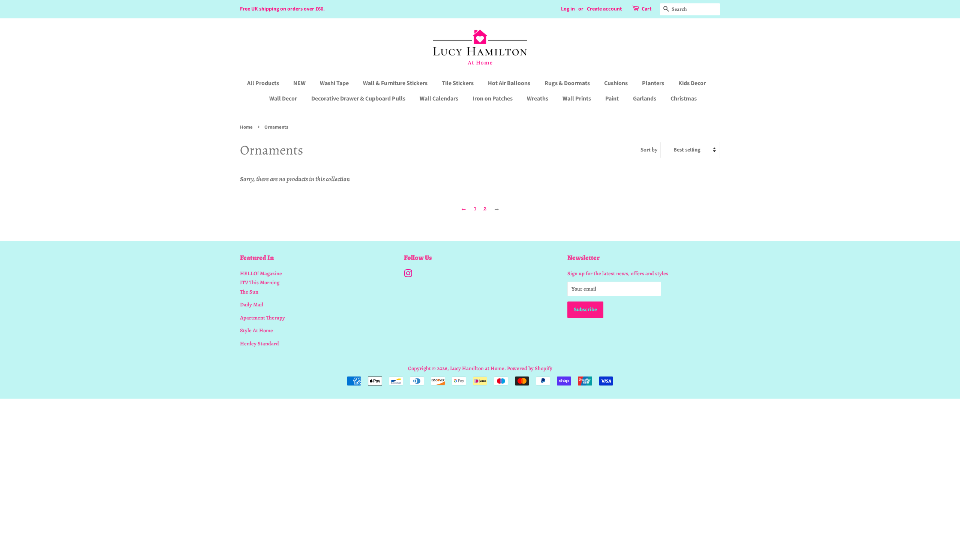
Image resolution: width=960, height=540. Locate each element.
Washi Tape (334, 83)
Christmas (683, 98)
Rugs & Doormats (567, 83)
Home (246, 127)
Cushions (616, 83)
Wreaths (537, 98)
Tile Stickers (458, 83)
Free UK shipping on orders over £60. (282, 9)
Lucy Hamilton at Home (477, 368)
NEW (299, 83)
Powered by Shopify (529, 368)
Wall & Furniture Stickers (395, 83)
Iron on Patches (492, 98)
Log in (568, 9)
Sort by (648, 149)
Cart (646, 9)
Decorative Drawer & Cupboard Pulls (358, 98)
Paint (612, 98)
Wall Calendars (439, 98)
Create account (604, 9)
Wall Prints (576, 98)
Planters (653, 83)
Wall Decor (283, 98)
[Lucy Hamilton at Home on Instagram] (408, 275)
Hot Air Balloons (509, 83)
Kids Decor (692, 83)
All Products (263, 83)
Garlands (644, 98)
